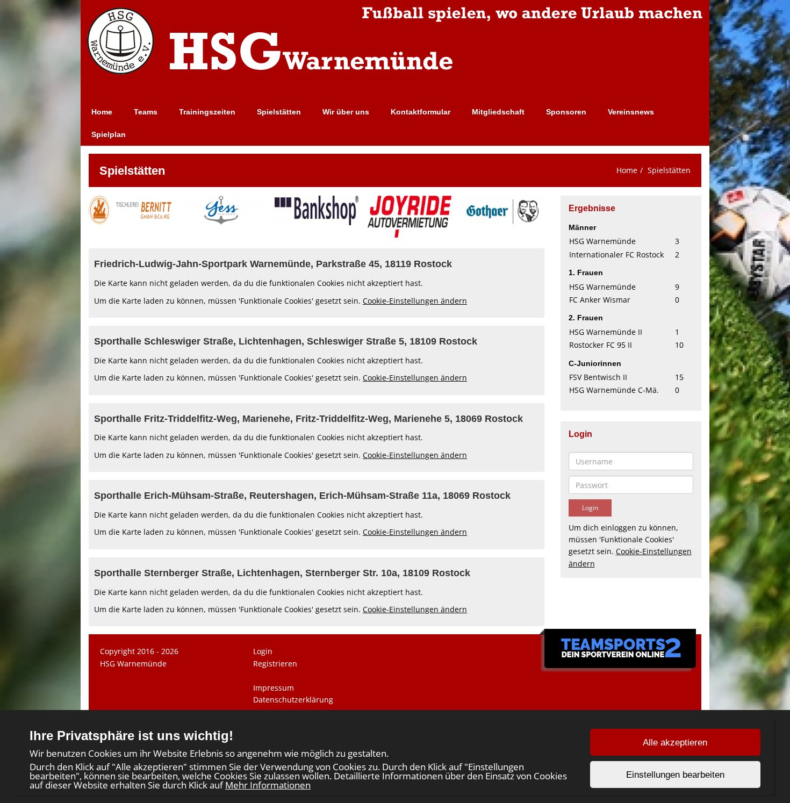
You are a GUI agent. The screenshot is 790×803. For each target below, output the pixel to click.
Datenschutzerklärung (293, 699)
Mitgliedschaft (498, 111)
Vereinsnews (631, 111)
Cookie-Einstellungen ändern (415, 301)
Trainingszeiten (207, 111)
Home (101, 111)
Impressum (273, 688)
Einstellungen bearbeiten (675, 775)
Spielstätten (279, 111)
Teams (145, 111)
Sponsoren (566, 111)
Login (262, 651)
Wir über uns (345, 111)
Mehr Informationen (268, 785)
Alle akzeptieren (675, 742)
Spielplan (108, 134)
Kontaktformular (420, 111)
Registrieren (275, 663)
